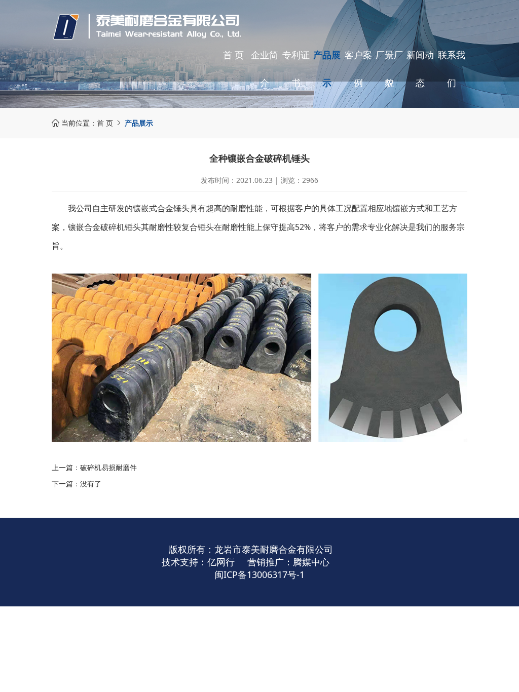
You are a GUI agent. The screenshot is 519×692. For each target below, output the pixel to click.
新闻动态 (420, 69)
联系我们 (451, 69)
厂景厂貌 (389, 69)
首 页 (233, 55)
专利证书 (296, 69)
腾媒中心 (311, 562)
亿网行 (221, 562)
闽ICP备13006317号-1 (259, 574)
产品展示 (327, 69)
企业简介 (264, 69)
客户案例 (358, 69)
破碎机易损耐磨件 (108, 467)
